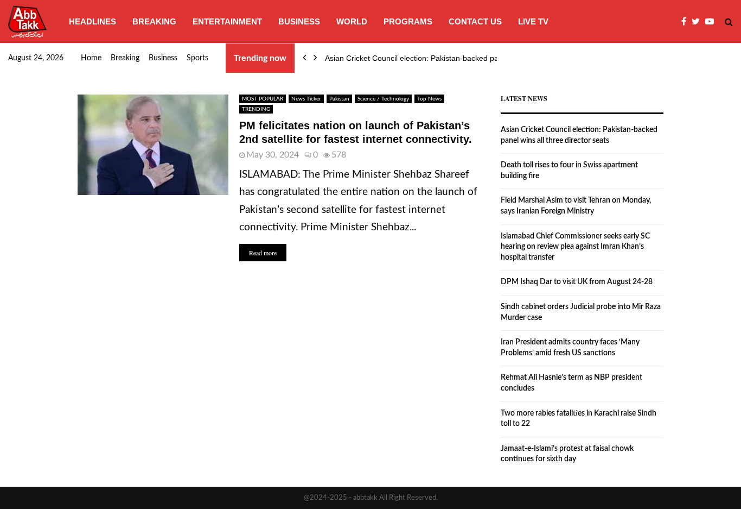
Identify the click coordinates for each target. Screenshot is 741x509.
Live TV (533, 21)
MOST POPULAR (262, 99)
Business (299, 21)
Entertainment (227, 21)
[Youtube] (712, 21)
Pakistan (339, 99)
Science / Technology (383, 99)
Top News (429, 99)
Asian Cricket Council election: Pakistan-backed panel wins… (429, 58)
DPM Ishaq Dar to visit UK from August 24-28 (577, 282)
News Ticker (306, 99)
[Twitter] (698, 21)
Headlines (92, 21)
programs (408, 21)
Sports (197, 58)
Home (91, 58)
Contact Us (475, 21)
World (351, 21)
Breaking (154, 21)
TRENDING (256, 109)
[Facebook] (686, 21)
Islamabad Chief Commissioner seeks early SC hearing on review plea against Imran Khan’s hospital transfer (575, 246)
